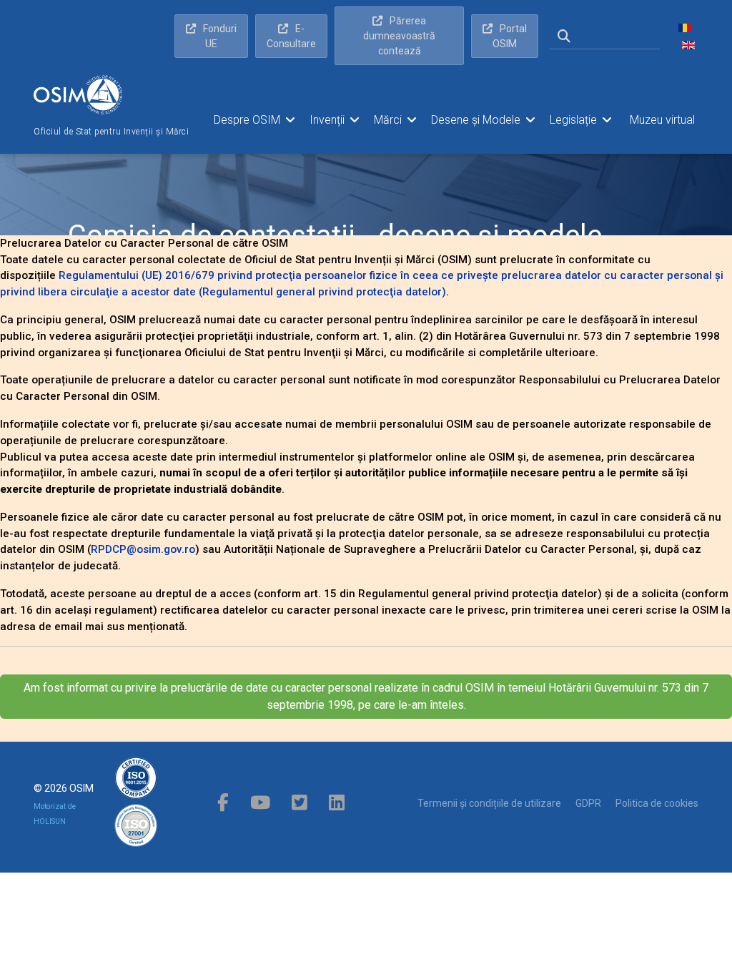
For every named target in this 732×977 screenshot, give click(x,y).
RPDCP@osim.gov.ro (143, 549)
